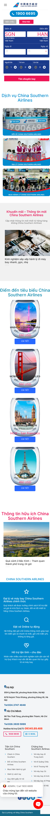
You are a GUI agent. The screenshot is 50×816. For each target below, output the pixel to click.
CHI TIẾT (25, 341)
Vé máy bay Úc (40, 771)
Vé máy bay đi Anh (41, 776)
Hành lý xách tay (14, 774)
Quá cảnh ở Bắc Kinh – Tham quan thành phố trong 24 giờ (25, 562)
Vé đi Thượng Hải (41, 766)
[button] (5, 5)
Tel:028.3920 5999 (15, 724)
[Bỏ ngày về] (46, 51)
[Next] (47, 546)
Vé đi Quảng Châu (41, 762)
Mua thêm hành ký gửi (16, 769)
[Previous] (4, 248)
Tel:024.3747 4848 (15, 705)
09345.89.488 (33, 728)
